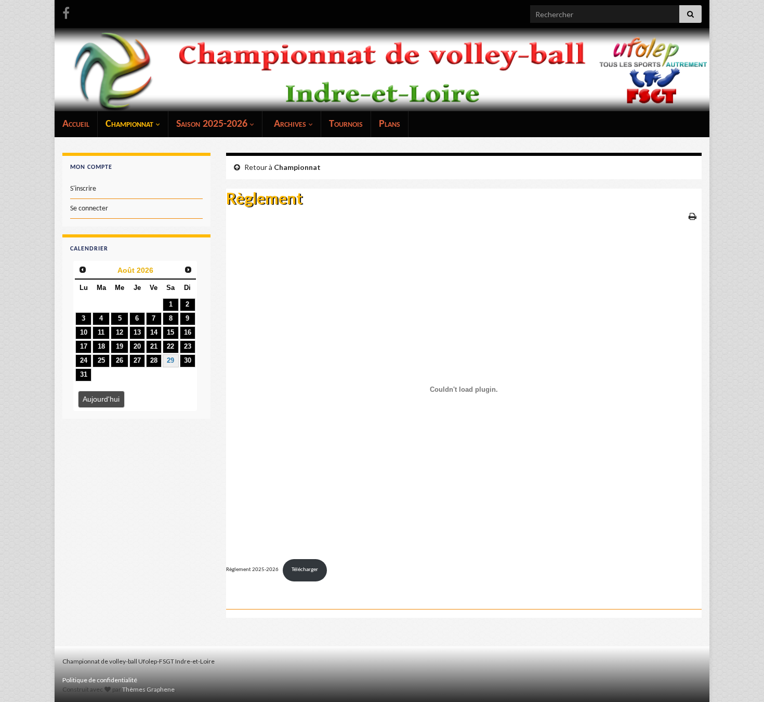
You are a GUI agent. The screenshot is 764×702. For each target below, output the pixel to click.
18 (101, 346)
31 (83, 374)
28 (153, 360)
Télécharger (305, 570)
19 (119, 346)
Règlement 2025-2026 (252, 570)
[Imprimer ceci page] (692, 216)
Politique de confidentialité (99, 680)
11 (101, 332)
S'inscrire (83, 189)
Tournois (346, 124)
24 (83, 360)
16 (187, 332)
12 (119, 332)
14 (153, 332)
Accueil (75, 124)
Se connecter (89, 209)
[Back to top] (741, 679)
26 (119, 360)
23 (187, 346)
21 (153, 346)
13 (137, 332)
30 (187, 360)
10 (83, 332)
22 (170, 346)
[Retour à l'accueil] (382, 69)
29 (170, 360)
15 (170, 332)
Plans (389, 124)
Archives (290, 124)
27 (137, 360)
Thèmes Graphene (148, 689)
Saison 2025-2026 (213, 124)
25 (101, 360)
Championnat (131, 124)
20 (137, 346)
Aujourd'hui (101, 399)
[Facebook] (66, 11)
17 (83, 346)
